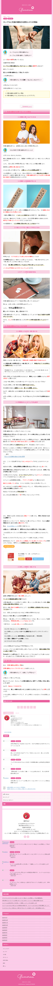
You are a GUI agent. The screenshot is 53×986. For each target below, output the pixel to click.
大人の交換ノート (12, 526)
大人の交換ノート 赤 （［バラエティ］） (29, 554)
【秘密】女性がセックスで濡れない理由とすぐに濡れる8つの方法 (21, 788)
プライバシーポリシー (8, 800)
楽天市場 (28, 559)
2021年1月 (4, 917)
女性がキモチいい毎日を (26, 981)
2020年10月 (5, 925)
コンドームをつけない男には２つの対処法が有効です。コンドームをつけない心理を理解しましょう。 (26, 905)
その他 (5, 732)
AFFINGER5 (32, 984)
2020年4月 (4, 940)
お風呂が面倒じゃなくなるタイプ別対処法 (16, 787)
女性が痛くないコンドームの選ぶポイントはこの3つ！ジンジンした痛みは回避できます (22, 900)
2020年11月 (5, 922)
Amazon (21, 559)
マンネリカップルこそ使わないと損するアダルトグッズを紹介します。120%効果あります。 (23, 908)
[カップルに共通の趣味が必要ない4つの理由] (28, 707)
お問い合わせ (6, 794)
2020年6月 (4, 935)
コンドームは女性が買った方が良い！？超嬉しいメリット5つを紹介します (29, 864)
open (30, 106)
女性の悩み (9, 732)
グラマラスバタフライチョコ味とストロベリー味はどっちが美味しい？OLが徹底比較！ (22, 898)
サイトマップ (6, 797)
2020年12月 (5, 920)
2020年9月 (4, 927)
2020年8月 (4, 930)
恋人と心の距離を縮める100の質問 (15, 456)
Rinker (23, 555)
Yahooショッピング (38, 559)
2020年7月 (4, 932)
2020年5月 (4, 937)
